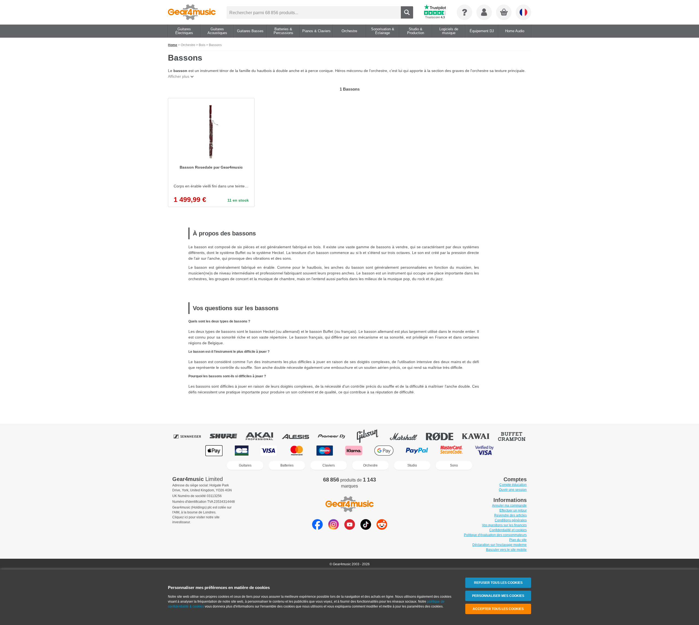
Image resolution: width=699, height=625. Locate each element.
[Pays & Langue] (523, 12)
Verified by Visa (484, 450)
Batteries (287, 465)
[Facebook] (317, 528)
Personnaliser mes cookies (498, 596)
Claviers (328, 465)
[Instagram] (333, 528)
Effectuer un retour (513, 510)
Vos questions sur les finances (504, 525)
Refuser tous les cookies (498, 583)
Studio (412, 465)
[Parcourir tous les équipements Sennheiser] (191, 436)
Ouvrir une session (513, 490)
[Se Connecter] (484, 12)
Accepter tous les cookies (498, 609)
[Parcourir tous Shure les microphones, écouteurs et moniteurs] (227, 436)
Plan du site (518, 540)
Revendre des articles (510, 515)
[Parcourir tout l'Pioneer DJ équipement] (335, 436)
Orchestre (370, 465)
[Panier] (504, 12)
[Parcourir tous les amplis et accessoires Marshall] (407, 436)
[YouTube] (349, 528)
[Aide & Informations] (464, 12)
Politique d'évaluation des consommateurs (495, 535)
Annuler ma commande (509, 505)
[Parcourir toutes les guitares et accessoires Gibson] (371, 436)
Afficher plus (178, 76)
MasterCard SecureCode (451, 450)
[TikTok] (365, 528)
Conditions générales (511, 520)
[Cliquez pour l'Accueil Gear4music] (192, 12)
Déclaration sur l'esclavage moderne (499, 545)
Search (407, 12)
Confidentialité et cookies (508, 530)
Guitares (245, 465)
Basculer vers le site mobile (506, 550)
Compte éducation (513, 485)
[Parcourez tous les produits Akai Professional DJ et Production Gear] (263, 436)
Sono (454, 465)
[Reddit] (382, 528)
